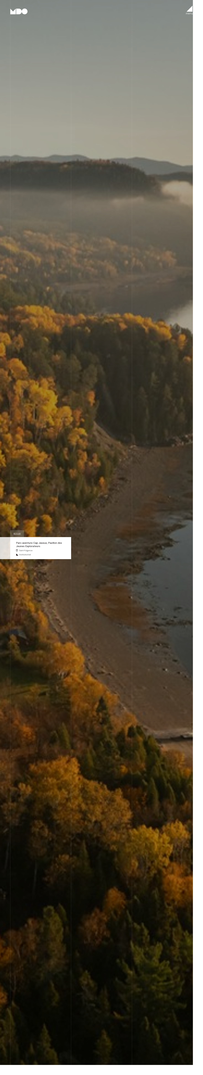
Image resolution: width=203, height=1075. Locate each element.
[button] (189, 10)
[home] (19, 11)
